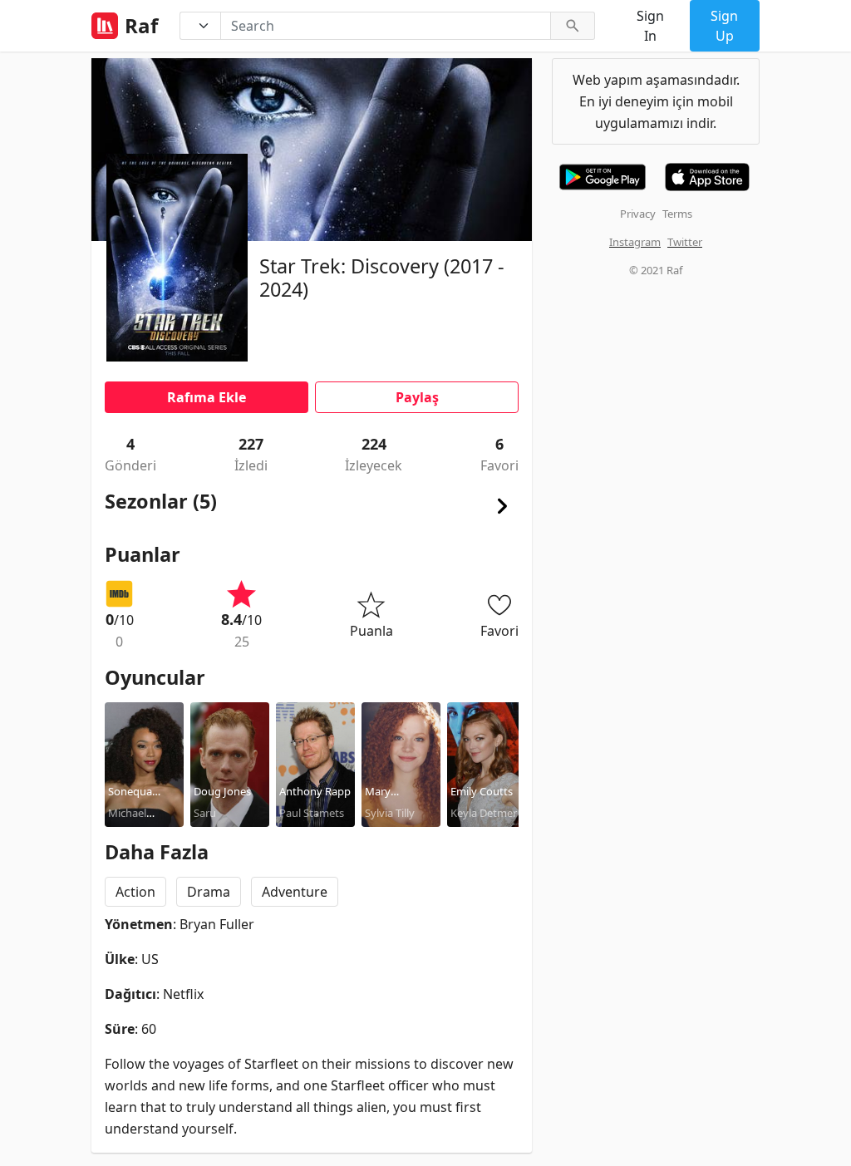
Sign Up (724, 26)
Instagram (635, 241)
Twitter (684, 241)
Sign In (650, 26)
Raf (141, 26)
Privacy (638, 213)
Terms (677, 213)
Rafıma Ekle (206, 397)
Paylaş (417, 397)
